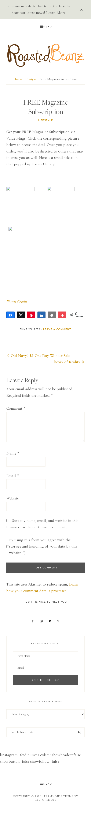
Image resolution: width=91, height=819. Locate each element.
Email (12, 476)
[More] (62, 315)
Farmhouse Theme (59, 796)
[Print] (52, 315)
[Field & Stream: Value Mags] (22, 230)
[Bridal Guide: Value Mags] (61, 190)
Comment (16, 408)
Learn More (55, 13)
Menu (47, 26)
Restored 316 (45, 800)
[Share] (10, 315)
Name (12, 453)
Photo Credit (16, 302)
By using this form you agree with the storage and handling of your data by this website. (43, 546)
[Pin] (31, 315)
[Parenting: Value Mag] (20, 190)
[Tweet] (21, 315)
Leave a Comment (57, 329)
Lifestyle (45, 120)
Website (12, 498)
